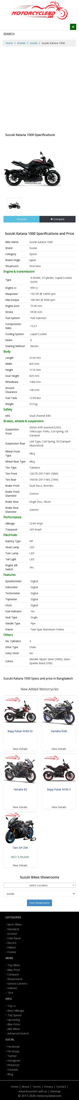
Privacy (48, 1086)
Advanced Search (18, 1033)
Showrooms (14, 979)
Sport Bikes (14, 924)
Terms (36, 1086)
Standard (13, 929)
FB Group (13, 1051)
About (25, 1086)
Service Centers (17, 983)
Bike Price (13, 970)
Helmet (12, 988)
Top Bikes (13, 965)
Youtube (12, 1069)
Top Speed (14, 1015)
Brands (21, 43)
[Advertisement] (39, 87)
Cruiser (11, 952)
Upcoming (13, 1019)
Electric (12, 943)
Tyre (10, 992)
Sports (33, 254)
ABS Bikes (13, 1029)
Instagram (13, 1060)
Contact (61, 1086)
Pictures (21, 219)
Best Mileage (15, 1010)
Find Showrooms (39, 903)
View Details (20, 749)
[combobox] (39, 885)
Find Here (35, 266)
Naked (11, 947)
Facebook (13, 1046)
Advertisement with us (33, 1091)
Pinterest (13, 1065)
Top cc (11, 1006)
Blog (10, 1074)
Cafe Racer (14, 938)
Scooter (12, 933)
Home (9, 43)
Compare (58, 219)
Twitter (12, 1056)
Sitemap (55, 1091)
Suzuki (33, 43)
